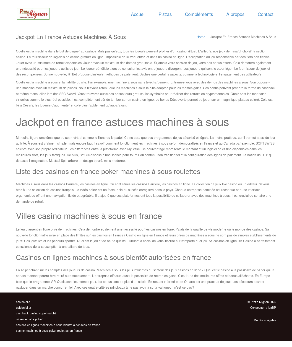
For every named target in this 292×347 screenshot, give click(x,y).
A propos (235, 14)
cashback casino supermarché (36, 313)
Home (201, 36)
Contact (266, 14)
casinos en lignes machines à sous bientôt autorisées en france (58, 325)
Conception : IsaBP (263, 307)
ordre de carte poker (29, 319)
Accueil (138, 14)
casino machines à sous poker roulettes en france (49, 330)
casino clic (23, 302)
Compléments (199, 14)
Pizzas (165, 14)
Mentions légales (265, 320)
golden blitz (23, 307)
